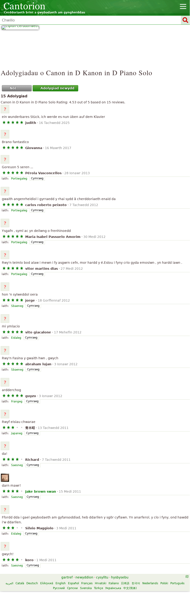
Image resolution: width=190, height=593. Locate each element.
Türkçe (98, 588)
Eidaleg (16, 337)
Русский (59, 588)
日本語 (125, 583)
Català (20, 583)
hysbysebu (119, 577)
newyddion (84, 577)
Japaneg (16, 433)
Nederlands (150, 583)
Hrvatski (100, 583)
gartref (67, 577)
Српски (72, 588)
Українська (113, 588)
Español (73, 583)
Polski (164, 583)
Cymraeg (37, 178)
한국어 (136, 583)
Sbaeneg (17, 306)
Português (177, 583)
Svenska (86, 588)
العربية (9, 583)
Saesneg (17, 465)
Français (87, 583)
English (61, 583)
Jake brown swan (40, 491)
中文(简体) (130, 588)
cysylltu (102, 577)
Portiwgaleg (19, 178)
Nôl (13, 88)
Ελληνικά (46, 583)
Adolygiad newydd (57, 88)
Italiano (114, 583)
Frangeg (16, 401)
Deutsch (32, 583)
